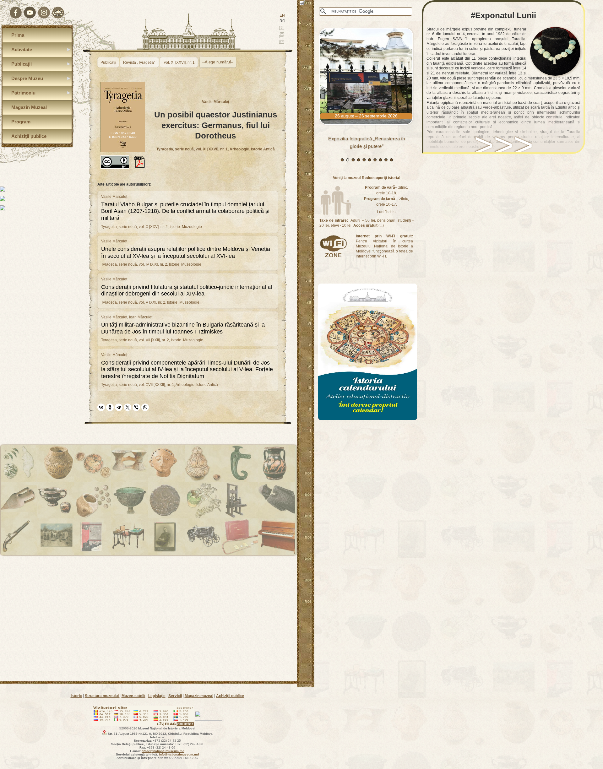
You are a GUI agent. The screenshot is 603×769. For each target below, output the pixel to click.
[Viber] (136, 407)
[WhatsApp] (145, 407)
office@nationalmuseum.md (163, 751)
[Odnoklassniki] (110, 407)
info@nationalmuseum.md (179, 754)
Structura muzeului (102, 696)
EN (282, 15)
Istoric (76, 696)
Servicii (175, 696)
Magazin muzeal (199, 696)
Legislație (157, 696)
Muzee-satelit (133, 696)
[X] (127, 407)
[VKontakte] (101, 407)
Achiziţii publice (230, 696)
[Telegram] (118, 407)
